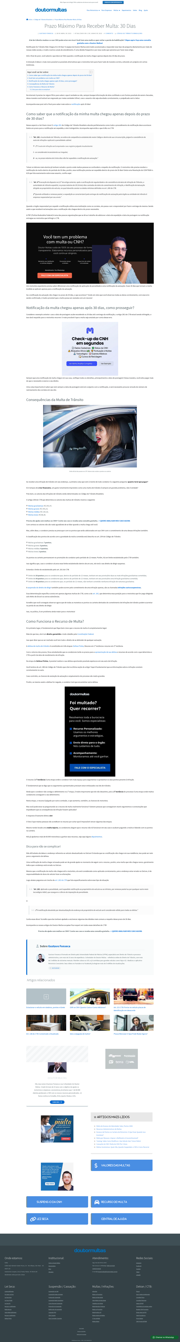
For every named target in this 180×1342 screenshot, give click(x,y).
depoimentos (96, 836)
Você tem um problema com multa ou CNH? (44, 78)
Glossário (51, 1272)
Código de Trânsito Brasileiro (129, 33)
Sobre (135, 10)
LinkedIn (138, 1275)
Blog (140, 10)
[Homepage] (46, 9)
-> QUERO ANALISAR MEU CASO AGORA (114, 521)
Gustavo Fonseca (46, 33)
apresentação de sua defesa (106, 652)
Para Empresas (106, 10)
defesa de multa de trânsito (38, 646)
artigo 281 (57, 125)
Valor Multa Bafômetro (10, 1312)
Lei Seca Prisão (8, 1300)
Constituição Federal (85, 634)
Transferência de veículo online (144, 1306)
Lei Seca (42, 1219)
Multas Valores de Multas (98, 1315)
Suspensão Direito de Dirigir (56, 1294)
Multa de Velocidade (97, 1297)
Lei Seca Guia (8, 1297)
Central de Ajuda (114, 1219)
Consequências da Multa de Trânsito (41, 84)
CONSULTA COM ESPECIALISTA (113, 2)
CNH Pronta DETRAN (141, 1321)
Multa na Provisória (97, 1294)
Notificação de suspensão (55, 1309)
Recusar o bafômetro (10, 1306)
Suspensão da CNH (49, 1202)
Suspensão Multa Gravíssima (56, 1300)
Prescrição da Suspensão (55, 1306)
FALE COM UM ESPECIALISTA (54, 275)
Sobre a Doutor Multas (54, 1263)
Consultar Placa (140, 1297)
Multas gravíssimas (35, 506)
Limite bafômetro (9, 1291)
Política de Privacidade (81, 1334)
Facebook (138, 1266)
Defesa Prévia (78, 646)
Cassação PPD (52, 1312)
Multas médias (34, 512)
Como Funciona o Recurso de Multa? (41, 87)
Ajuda (146, 10)
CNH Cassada (52, 1315)
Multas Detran (95, 1321)
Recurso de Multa (114, 1202)
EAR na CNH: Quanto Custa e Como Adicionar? (88, 1007)
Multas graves (33, 509)
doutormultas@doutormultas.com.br (107, 1272)
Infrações (94, 1291)
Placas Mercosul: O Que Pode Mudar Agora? (131, 1034)
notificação (75, 104)
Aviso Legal (81, 1328)
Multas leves (33, 515)
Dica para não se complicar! (41, 89)
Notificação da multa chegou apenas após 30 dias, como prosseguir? (53, 81)
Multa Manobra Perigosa (98, 1306)
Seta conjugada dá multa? (80, 1034)
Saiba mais (56, 1102)
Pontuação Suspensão (54, 1297)
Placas (138, 1291)
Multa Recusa (8, 1309)
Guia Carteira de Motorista (143, 1294)
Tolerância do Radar (97, 1303)
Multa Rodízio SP (96, 1312)
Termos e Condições (81, 1331)
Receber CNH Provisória (142, 1309)
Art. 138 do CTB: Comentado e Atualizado (42, 1034)
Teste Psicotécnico (141, 1315)
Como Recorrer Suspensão (55, 1303)
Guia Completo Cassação (55, 1318)
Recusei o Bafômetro (10, 1315)
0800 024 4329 (111, 1266)
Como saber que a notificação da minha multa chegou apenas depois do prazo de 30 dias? (60, 75)
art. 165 (96, 593)
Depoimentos (126, 10)
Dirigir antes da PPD (141, 1312)
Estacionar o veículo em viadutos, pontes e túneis (45, 1007)
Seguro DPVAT (140, 1303)
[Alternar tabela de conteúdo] (90, 72)
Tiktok (137, 1272)
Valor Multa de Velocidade (99, 1300)
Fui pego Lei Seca (9, 1294)
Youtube (138, 1269)
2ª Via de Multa (96, 1318)
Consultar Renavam (141, 1300)
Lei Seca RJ (7, 1303)
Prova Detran (139, 1318)
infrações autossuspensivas (129, 587)
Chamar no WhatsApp (165, 1337)
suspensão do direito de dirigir (39, 587)
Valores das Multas (115, 1165)
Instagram (55, 968)
